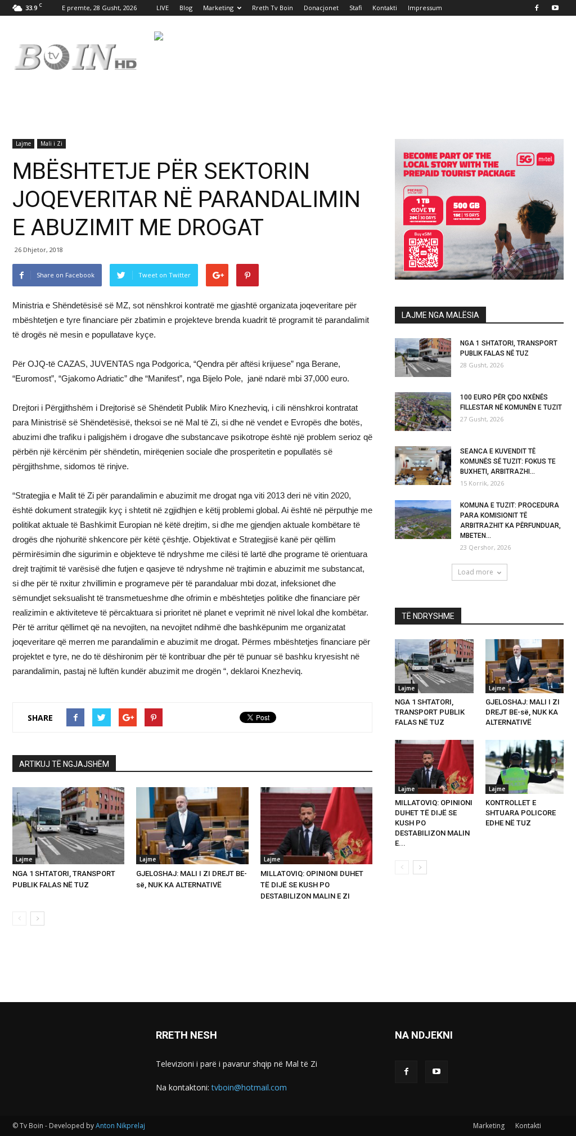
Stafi (355, 7)
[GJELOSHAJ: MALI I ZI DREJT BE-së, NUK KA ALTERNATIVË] (192, 825)
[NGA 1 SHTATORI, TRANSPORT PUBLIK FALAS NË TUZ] (68, 825)
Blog (185, 7)
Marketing (218, 7)
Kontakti (384, 7)
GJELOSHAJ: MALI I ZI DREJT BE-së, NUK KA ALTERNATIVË (522, 712)
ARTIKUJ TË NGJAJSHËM (64, 764)
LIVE (162, 7)
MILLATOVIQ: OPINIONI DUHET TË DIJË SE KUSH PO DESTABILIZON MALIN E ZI (311, 884)
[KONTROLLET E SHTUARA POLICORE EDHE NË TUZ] (524, 767)
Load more (475, 572)
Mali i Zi (51, 143)
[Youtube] (555, 8)
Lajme (23, 143)
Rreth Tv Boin (272, 7)
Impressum (425, 7)
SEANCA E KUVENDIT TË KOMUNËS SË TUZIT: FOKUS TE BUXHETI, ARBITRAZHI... (508, 461)
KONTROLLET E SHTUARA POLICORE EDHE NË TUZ (520, 812)
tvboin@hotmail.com (249, 1087)
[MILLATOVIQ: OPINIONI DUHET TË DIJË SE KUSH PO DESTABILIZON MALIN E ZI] (316, 825)
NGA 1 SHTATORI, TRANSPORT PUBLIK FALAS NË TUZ (430, 712)
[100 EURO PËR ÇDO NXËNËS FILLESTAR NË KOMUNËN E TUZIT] (423, 411)
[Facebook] (536, 8)
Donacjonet (321, 7)
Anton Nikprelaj (120, 1125)
